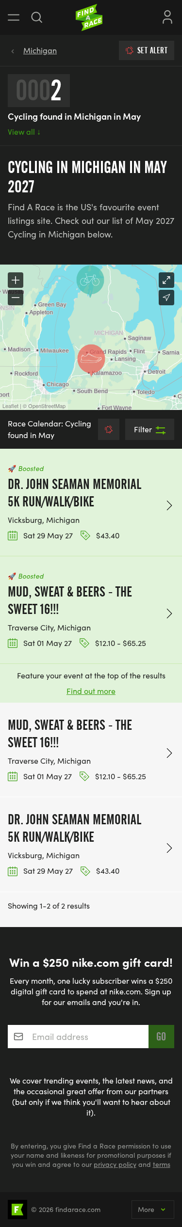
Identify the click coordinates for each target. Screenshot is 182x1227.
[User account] (167, 16)
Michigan (40, 50)
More (146, 1209)
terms (161, 1164)
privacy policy (115, 1164)
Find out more (91, 691)
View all (24, 131)
